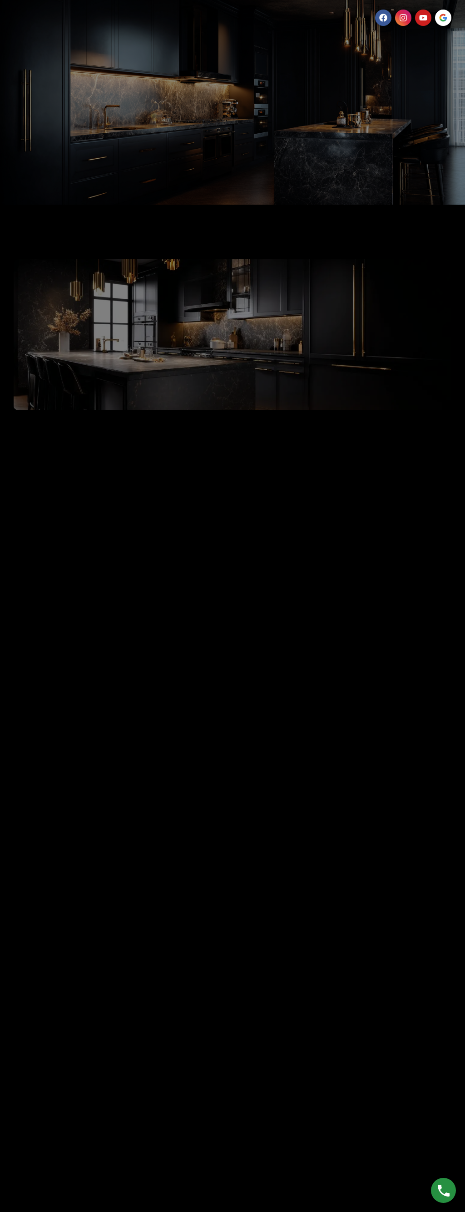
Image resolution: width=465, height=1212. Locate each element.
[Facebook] (383, 18)
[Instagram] (403, 18)
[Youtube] (423, 18)
